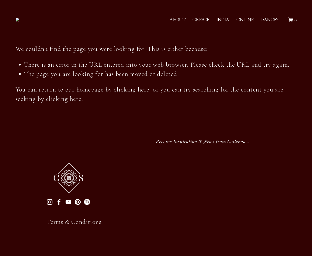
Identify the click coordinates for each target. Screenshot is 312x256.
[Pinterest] (78, 202)
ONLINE (244, 20)
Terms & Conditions (74, 222)
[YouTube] (68, 202)
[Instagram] (50, 202)
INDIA (222, 20)
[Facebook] (59, 202)
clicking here (131, 89)
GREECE (201, 20)
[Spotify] (87, 202)
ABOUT (177, 20)
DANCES (269, 20)
